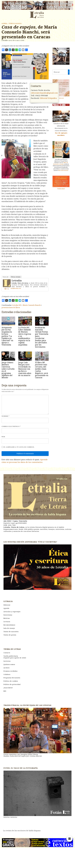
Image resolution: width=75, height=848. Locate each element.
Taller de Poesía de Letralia (60, 163)
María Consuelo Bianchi (32, 305)
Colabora (7, 674)
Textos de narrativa (11, 631)
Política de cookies (11, 681)
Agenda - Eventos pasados (11, 23)
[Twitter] (8, 289)
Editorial (7, 605)
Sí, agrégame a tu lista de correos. (19, 447)
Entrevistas (8, 615)
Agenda (6, 608)
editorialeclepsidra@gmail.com (44, 93)
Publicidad (61, 98)
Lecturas (7, 621)
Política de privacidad (12, 684)
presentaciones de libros (11, 307)
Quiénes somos (9, 664)
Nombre (5, 416)
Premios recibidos (10, 671)
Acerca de (5, 277)
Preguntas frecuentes (12, 678)
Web (3, 437)
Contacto (7, 653)
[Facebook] (5, 289)
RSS (5, 691)
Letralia (17, 280)
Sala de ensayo (9, 628)
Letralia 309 (16, 305)
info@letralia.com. (16, 288)
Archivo (7, 668)
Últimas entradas (16, 277)
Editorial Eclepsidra (48, 98)
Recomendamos (9, 625)
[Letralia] (7, 283)
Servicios (7, 661)
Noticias (7, 618)
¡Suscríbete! (8, 688)
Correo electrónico (11, 426)
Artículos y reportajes (12, 612)
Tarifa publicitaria (15, 657)
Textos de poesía (10, 635)
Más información (63, 170)
